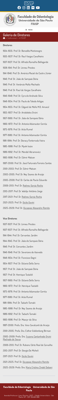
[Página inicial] (4, 38)
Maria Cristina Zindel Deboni (39, 367)
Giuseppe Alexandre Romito (36, 207)
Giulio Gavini (28, 202)
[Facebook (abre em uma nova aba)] (20, 7)
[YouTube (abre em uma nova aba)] (37, 7)
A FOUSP (22, 38)
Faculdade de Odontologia (17, 386)
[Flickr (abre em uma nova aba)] (33, 7)
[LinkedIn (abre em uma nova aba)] (28, 7)
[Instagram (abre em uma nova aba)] (24, 7)
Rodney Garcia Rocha (33, 185)
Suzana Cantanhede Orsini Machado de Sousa (27, 338)
